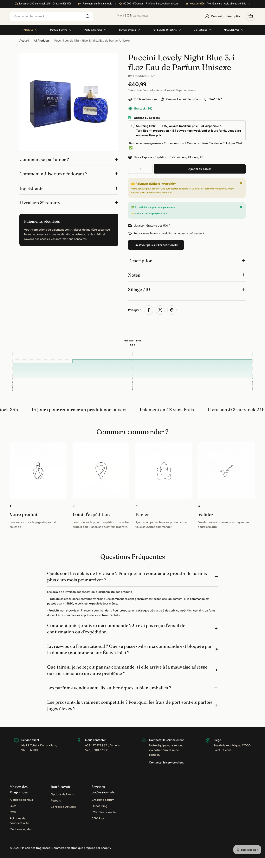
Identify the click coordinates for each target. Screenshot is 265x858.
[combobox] (51, 16)
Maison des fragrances (35, 848)
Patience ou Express (146, 118)
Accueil (24, 40)
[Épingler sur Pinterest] (172, 310)
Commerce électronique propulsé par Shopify (81, 848)
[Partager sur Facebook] (148, 310)
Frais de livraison (152, 90)
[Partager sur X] (160, 310)
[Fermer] (241, 183)
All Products (41, 40)
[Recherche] (87, 16)
